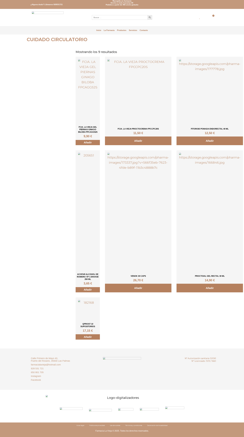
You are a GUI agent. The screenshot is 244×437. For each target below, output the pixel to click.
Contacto (144, 30)
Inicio (98, 30)
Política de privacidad (97, 425)
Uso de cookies (115, 425)
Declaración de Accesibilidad (157, 425)
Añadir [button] (88, 142)
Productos (121, 30)
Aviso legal (80, 425)
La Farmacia (109, 30)
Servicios (133, 30)
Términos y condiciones (133, 425)
